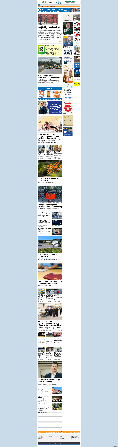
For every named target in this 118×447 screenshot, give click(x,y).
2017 (65, 432)
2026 (79, 432)
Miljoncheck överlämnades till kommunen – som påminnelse (44, 213)
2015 (62, 432)
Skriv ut (61, 41)
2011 (57, 432)
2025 (77, 432)
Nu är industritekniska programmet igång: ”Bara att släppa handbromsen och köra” (49, 323)
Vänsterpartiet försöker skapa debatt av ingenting (49, 380)
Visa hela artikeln (40, 158)
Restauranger (46, 6)
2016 (64, 432)
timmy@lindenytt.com (41, 441)
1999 (39, 432)
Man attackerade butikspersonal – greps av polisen (45, 388)
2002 (43, 432)
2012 (58, 432)
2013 (59, 432)
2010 (55, 432)
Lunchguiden (55, 443)
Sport (52, 443)
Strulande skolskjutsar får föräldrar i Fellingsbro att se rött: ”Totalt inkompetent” (44, 404)
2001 (42, 432)
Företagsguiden (60, 443)
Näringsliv (49, 443)
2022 (73, 432)
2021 (71, 432)
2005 (48, 432)
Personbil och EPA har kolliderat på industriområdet (49, 76)
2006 (49, 432)
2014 (61, 432)
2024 (76, 432)
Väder (50, 6)
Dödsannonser (53, 6)
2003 (45, 432)
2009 (54, 432)
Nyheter (39, 6)
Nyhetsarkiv (42, 6)
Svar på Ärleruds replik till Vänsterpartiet (48, 255)
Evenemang (67, 443)
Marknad (64, 443)
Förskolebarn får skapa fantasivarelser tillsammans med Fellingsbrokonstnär (48, 136)
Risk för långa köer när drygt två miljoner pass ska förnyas (50, 282)
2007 (51, 432)
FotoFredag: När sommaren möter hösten (48, 179)
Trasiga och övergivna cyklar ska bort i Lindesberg (50, 206)
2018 (67, 432)
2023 (74, 432)
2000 (40, 432)
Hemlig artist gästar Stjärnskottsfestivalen (42, 221)
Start (46, 443)
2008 (52, 432)
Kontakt (71, 443)
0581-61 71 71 (45, 43)
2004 (46, 432)
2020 (70, 432)
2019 (68, 432)
